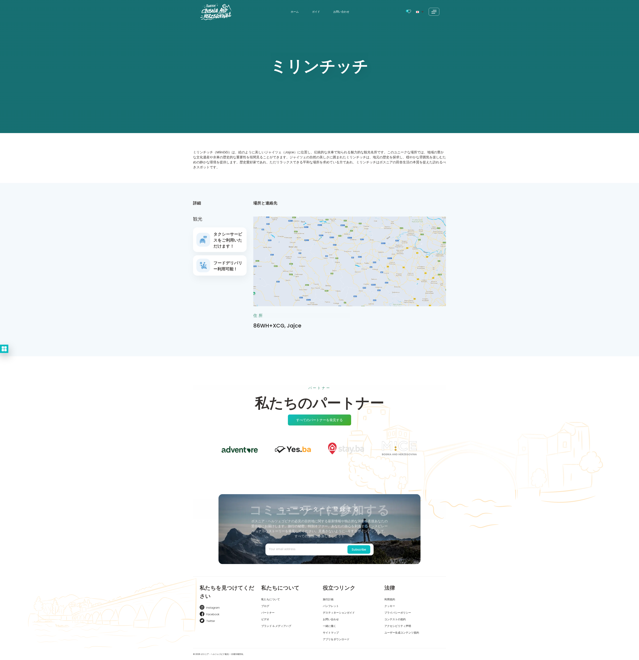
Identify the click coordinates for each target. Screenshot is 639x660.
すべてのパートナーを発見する (319, 420)
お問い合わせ (341, 12)
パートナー (268, 613)
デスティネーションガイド (339, 613)
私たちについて (270, 599)
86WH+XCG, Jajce (277, 325)
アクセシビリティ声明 (397, 626)
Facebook (212, 614)
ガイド (316, 12)
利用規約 (389, 599)
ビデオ (265, 619)
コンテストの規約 (395, 619)
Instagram (213, 608)
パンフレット (331, 606)
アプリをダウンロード (336, 639)
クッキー (389, 606)
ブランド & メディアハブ (276, 626)
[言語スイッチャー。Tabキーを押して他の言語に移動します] (419, 11)
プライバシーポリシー (397, 613)
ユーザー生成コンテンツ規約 (401, 633)
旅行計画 (328, 599)
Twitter (210, 621)
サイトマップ (331, 633)
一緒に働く (329, 626)
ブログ (265, 606)
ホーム (295, 12)
